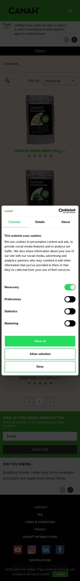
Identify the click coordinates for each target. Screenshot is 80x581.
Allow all (40, 341)
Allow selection (40, 354)
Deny (40, 366)
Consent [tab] (14, 222)
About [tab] (65, 222)
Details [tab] (40, 222)
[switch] (70, 299)
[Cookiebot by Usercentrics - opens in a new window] (59, 211)
